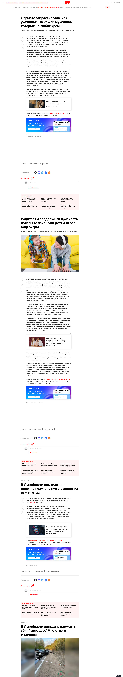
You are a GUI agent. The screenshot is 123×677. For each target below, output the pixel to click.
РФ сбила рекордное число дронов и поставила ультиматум (48, 199)
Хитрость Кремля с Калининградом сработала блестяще (29, 206)
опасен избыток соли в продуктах (55, 113)
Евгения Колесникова (32, 565)
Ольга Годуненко (37, 136)
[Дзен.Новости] (35, 172)
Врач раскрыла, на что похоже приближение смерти (30, 613)
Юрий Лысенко (31, 136)
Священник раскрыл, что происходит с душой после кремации (67, 206)
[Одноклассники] (49, 172)
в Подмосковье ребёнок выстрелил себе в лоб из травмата (48, 540)
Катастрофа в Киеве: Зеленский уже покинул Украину (66, 199)
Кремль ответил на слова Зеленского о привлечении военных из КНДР (48, 206)
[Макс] (39, 172)
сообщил (32, 502)
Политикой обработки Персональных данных (48, 7)
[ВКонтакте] (45, 172)
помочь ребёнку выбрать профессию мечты (56, 379)
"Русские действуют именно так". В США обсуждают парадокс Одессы (30, 199)
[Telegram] (42, 172)
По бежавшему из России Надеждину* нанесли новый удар (49, 465)
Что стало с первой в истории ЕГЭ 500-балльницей (68, 606)
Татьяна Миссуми (31, 402)
